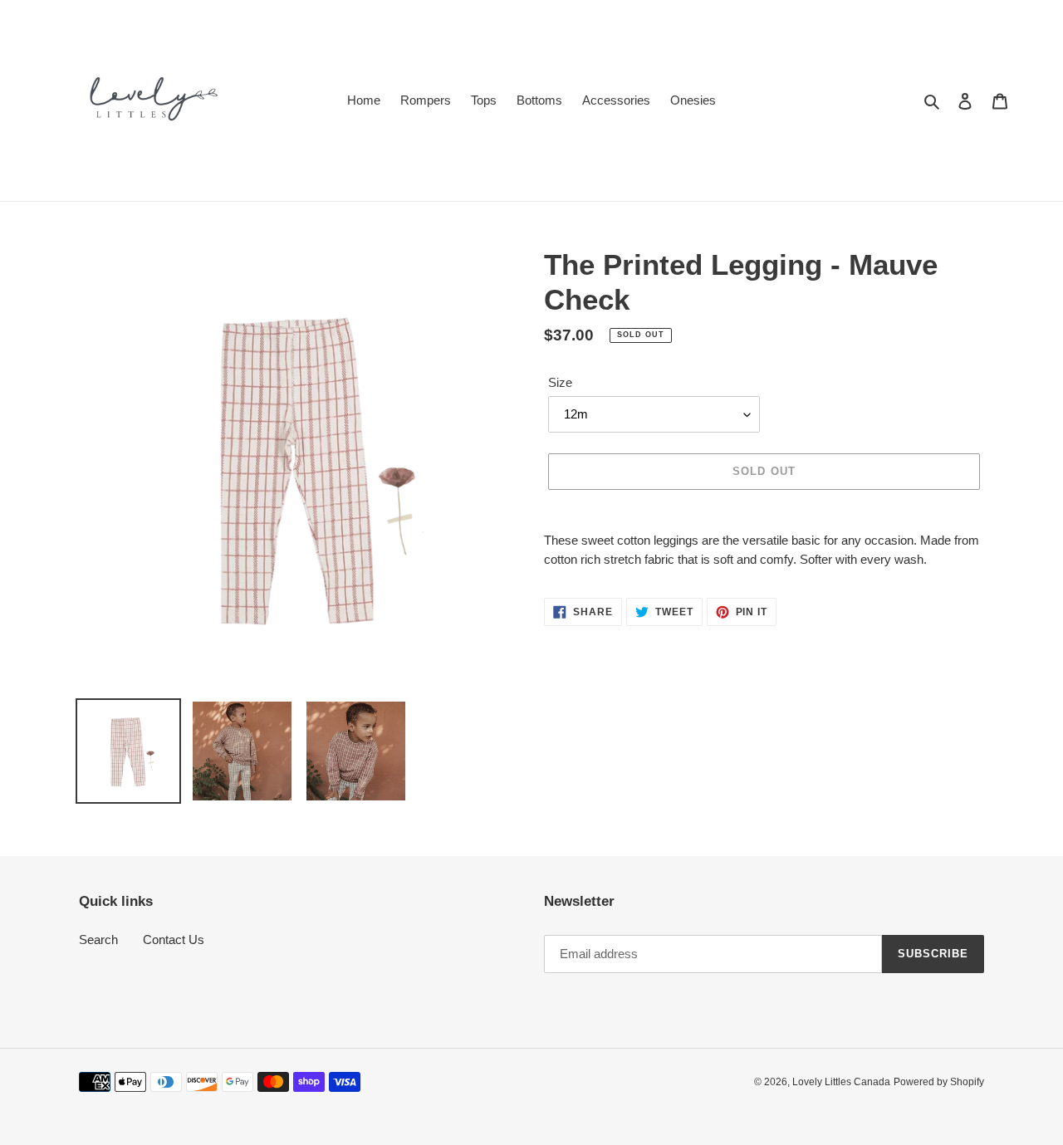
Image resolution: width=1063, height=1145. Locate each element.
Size (560, 382)
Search (98, 939)
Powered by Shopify (939, 1082)
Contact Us (173, 939)
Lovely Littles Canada (841, 1082)
